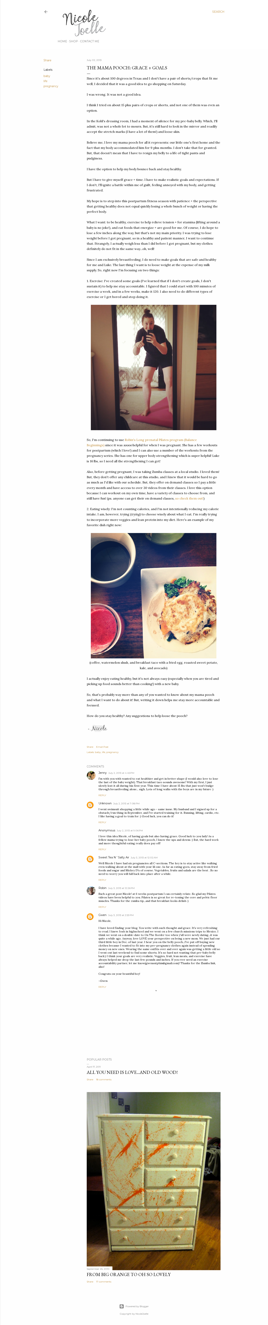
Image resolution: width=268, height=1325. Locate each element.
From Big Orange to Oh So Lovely (128, 1274)
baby (47, 76)
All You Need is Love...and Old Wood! (132, 1072)
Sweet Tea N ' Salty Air (113, 857)
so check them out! (189, 498)
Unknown (105, 803)
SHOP (73, 41)
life (45, 81)
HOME (62, 41)
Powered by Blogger (137, 1306)
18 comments (103, 1079)
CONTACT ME (89, 41)
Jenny (102, 773)
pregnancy (51, 86)
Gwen (102, 915)
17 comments (103, 1281)
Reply (102, 795)
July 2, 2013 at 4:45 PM (121, 772)
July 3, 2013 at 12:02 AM (144, 857)
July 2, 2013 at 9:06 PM (130, 830)
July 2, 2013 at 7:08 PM (126, 803)
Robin (102, 888)
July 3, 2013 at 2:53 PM (121, 915)
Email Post (102, 746)
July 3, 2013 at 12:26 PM (121, 888)
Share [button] (47, 60)
